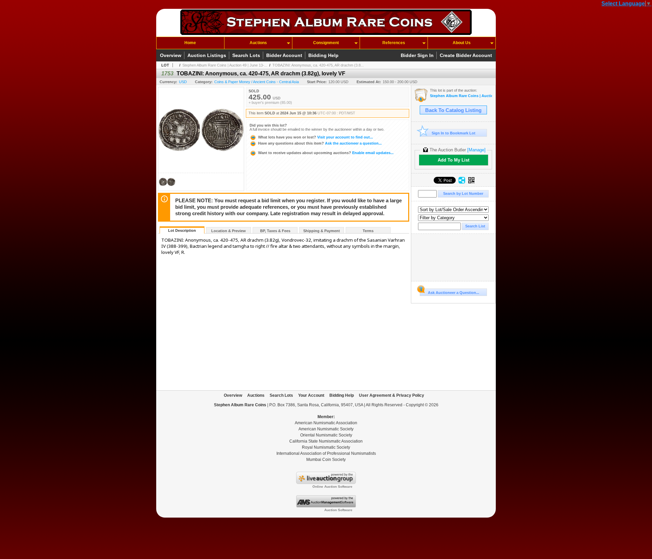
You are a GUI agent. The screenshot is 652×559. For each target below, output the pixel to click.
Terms (368, 231)
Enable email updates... (326, 153)
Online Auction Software (332, 486)
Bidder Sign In (417, 55)
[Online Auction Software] (326, 482)
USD (183, 82)
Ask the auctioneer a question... (320, 143)
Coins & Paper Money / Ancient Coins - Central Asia (256, 82)
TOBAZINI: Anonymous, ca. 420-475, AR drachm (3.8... (318, 65)
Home (190, 42)
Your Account (311, 395)
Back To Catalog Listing (453, 110)
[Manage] (476, 149)
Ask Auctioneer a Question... (453, 293)
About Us (462, 42)
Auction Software (338, 510)
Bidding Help (323, 55)
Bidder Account (284, 55)
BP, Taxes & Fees (275, 231)
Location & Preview (228, 231)
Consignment (326, 42)
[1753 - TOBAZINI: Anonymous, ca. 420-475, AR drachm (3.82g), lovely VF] (167, 188)
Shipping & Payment (321, 231)
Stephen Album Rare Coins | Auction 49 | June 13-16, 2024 (461, 96)
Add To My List (453, 160)
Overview (170, 55)
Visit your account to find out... (315, 137)
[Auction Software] (326, 506)
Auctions (258, 42)
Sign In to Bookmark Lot (453, 133)
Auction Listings (206, 55)
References (393, 42)
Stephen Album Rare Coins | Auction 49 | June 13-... (224, 65)
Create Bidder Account (466, 55)
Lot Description (182, 230)
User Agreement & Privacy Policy (391, 395)
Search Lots (246, 55)
